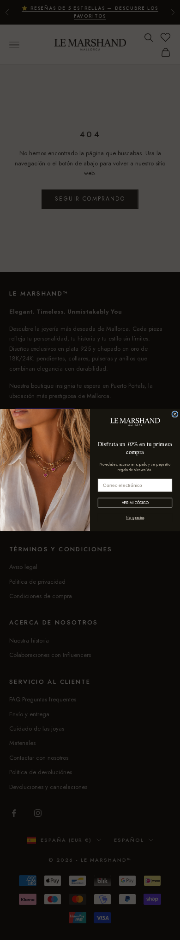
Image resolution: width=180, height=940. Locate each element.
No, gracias (135, 518)
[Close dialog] (175, 414)
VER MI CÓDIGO (135, 502)
